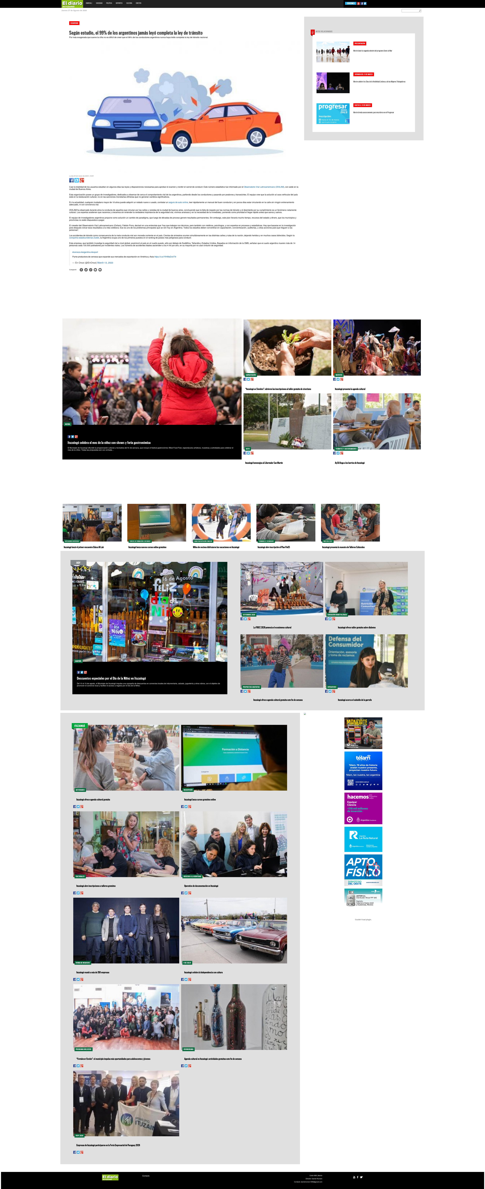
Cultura (129, 3)
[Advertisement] (11, 54)
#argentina (86, 252)
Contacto (146, 1175)
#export (94, 252)
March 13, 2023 (105, 262)
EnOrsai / (89, 3)
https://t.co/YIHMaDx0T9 (165, 256)
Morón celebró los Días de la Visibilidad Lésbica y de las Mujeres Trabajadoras (379, 81)
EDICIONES (351, 3)
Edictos (138, 3)
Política (109, 3)
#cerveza (76, 252)
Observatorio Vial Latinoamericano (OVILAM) (264, 186)
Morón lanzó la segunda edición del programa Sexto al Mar (372, 51)
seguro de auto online (178, 202)
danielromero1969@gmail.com (311, 1182)
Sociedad (99, 3)
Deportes (119, 3)
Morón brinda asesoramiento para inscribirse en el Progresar (373, 112)
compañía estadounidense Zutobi (84, 237)
